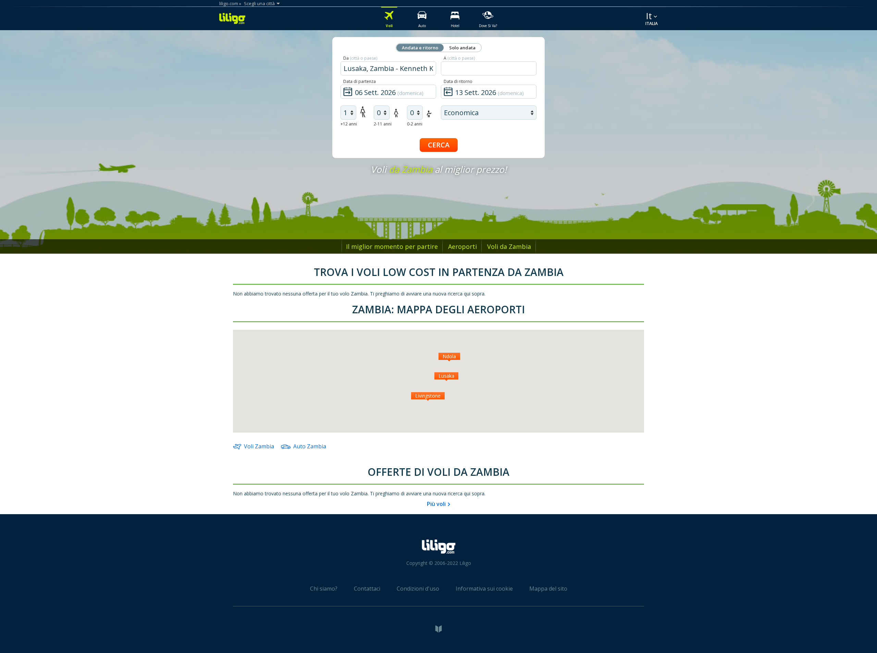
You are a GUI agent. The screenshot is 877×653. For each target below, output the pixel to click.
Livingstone (428, 395)
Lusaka (446, 376)
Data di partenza (359, 81)
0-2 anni (414, 124)
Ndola (449, 356)
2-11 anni (383, 124)
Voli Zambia (259, 446)
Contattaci (367, 588)
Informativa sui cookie (484, 588)
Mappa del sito (548, 588)
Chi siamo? (323, 588)
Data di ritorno (458, 81)
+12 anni (349, 124)
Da (360, 58)
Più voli (436, 504)
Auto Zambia (309, 446)
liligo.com (228, 3)
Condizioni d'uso (418, 588)
